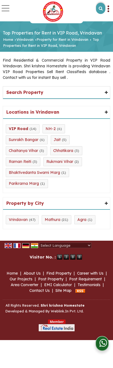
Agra (81, 219)
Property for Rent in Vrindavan (62, 39)
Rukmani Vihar (59, 161)
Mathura (52, 219)
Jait (57, 139)
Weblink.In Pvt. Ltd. (67, 311)
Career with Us (90, 273)
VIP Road (18, 128)
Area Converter (24, 284)
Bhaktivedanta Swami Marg (34, 172)
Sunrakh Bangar (23, 139)
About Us (32, 273)
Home (8, 39)
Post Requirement (85, 279)
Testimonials (89, 284)
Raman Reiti (20, 161)
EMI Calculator (58, 284)
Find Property (58, 273)
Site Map (63, 290)
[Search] (100, 8)
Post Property (50, 279)
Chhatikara (63, 150)
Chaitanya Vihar (23, 150)
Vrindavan (24, 39)
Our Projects (21, 279)
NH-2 (51, 128)
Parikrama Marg (24, 183)
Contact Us (39, 290)
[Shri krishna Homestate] (53, 11)
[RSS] (80, 290)
